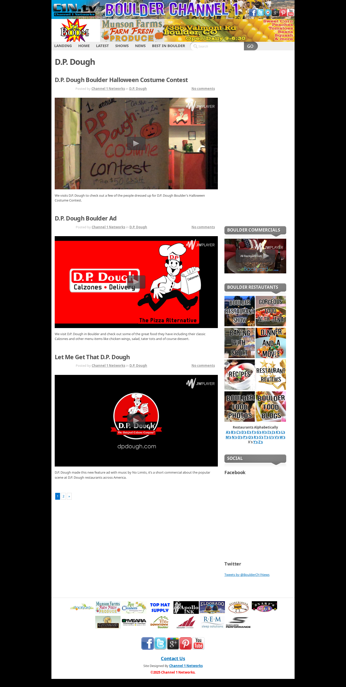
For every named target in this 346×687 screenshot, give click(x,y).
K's (278, 432)
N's (234, 437)
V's (277, 437)
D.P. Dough (138, 88)
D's (243, 432)
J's (273, 432)
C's (238, 432)
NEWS (140, 45)
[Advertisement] (255, 141)
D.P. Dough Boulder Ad (86, 218)
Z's (260, 442)
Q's (250, 437)
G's (259, 432)
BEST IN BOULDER (168, 45)
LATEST (102, 45)
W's (282, 437)
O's (240, 437)
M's (228, 437)
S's (261, 437)
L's (283, 432)
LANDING (63, 45)
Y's (255, 442)
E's (249, 432)
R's (256, 437)
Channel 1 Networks (108, 88)
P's (245, 437)
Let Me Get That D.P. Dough (92, 357)
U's (271, 437)
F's (254, 432)
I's (269, 432)
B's (233, 432)
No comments (203, 88)
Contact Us (173, 658)
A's (228, 432)
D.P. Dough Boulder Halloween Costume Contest (121, 80)
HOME (84, 45)
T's (266, 437)
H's (264, 432)
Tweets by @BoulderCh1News (247, 574)
